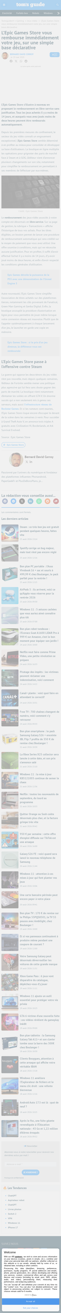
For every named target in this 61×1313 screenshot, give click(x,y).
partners (18, 1257)
